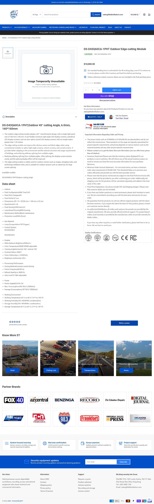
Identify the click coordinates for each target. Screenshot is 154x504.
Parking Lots (51, 370)
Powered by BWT (17, 501)
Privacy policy (45, 488)
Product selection (84, 482)
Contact (127, 27)
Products (6, 27)
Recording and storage (86, 488)
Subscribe (123, 462)
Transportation (89, 370)
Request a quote (84, 479)
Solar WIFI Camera (39, 27)
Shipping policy (46, 485)
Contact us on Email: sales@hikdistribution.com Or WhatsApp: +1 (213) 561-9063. (77, 2)
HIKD (9, 501)
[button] (88, 83)
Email (126, 118)
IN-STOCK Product (21, 27)
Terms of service (46, 491)
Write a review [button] (124, 323)
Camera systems (84, 485)
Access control (84, 491)
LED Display (83, 27)
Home (4, 38)
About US (118, 27)
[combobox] (72, 14)
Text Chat (119, 118)
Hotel (12, 370)
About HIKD (44, 479)
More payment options (107, 100)
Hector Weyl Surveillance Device (61, 27)
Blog (110, 27)
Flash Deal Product (98, 27)
